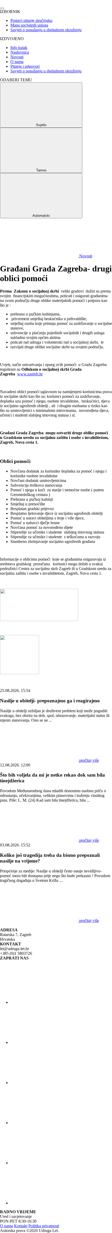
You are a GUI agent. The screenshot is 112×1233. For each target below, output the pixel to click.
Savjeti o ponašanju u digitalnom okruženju (46, 30)
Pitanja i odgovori (25, 66)
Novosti (16, 57)
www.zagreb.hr (30, 374)
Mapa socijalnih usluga (29, 25)
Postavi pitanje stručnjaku (31, 20)
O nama (16, 61)
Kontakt (20, 1226)
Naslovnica (19, 52)
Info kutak (18, 47)
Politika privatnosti (43, 1226)
